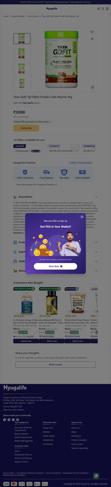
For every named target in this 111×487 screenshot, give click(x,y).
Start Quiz (54, 266)
